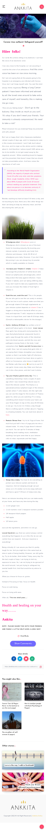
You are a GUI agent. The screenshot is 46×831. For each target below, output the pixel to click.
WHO (32, 179)
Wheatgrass (25, 242)
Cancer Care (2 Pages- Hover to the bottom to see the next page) (10, 706)
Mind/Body (24, 636)
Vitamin (34, 269)
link (34, 190)
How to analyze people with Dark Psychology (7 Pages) (33, 706)
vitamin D (34, 307)
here (7, 415)
